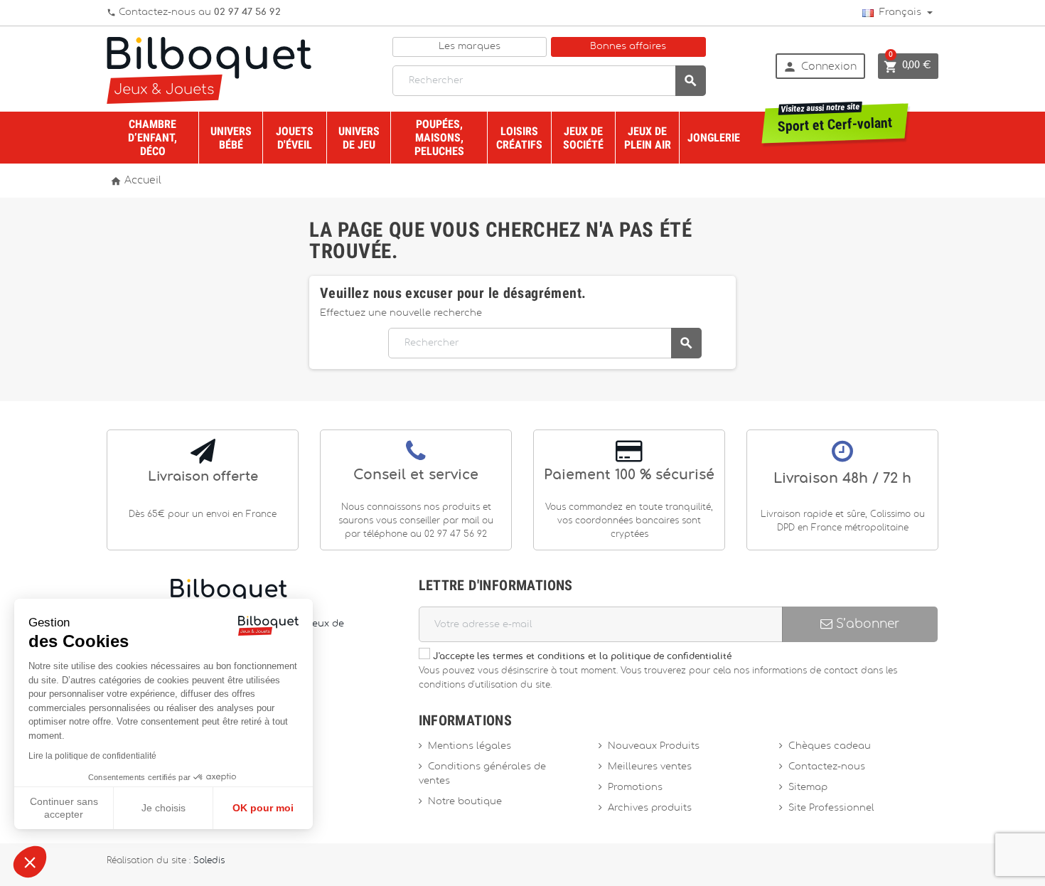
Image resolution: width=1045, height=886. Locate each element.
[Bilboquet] (209, 69)
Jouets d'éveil (295, 137)
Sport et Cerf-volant (835, 119)
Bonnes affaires (628, 46)
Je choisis (163, 807)
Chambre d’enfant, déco (152, 137)
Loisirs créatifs (519, 137)
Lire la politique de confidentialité (92, 756)
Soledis (209, 861)
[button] (30, 862)
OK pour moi (263, 807)
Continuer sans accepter (64, 808)
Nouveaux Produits (654, 746)
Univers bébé (231, 137)
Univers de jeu (359, 137)
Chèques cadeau (829, 746)
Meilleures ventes (650, 767)
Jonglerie (713, 137)
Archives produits (650, 808)
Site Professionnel (831, 808)
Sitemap (807, 787)
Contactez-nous (826, 767)
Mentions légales (469, 746)
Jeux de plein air (647, 137)
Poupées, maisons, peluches (439, 137)
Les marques (469, 46)
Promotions (635, 787)
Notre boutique (465, 801)
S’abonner (865, 624)
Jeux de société (583, 137)
